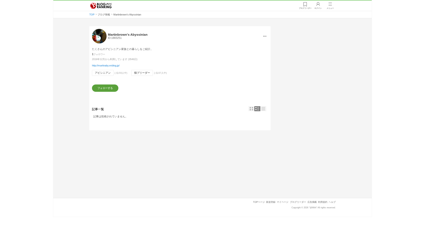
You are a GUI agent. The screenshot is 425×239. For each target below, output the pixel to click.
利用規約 (322, 202)
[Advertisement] (180, 161)
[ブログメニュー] (265, 36)
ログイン (318, 8)
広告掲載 (312, 202)
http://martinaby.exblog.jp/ (106, 65)
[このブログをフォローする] (105, 88)
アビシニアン (103, 72)
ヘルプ (332, 202)
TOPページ (259, 202)
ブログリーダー (298, 202)
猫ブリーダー (142, 72)
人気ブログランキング (101, 6)
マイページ (282, 202)
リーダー (305, 8)
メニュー (330, 8)
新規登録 (270, 202)
